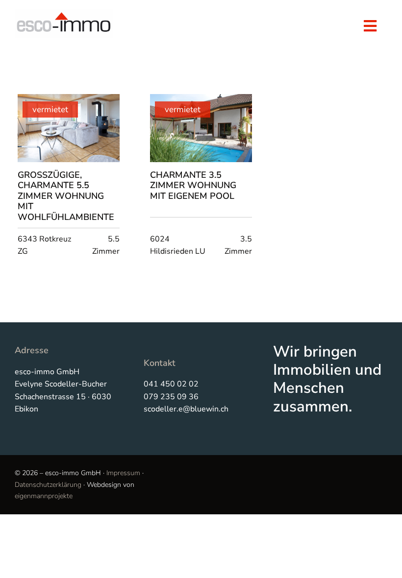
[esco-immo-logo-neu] (64, 12)
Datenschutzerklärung (48, 484)
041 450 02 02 (171, 384)
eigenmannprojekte (44, 496)
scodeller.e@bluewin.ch (186, 409)
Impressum (123, 473)
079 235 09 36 (171, 396)
